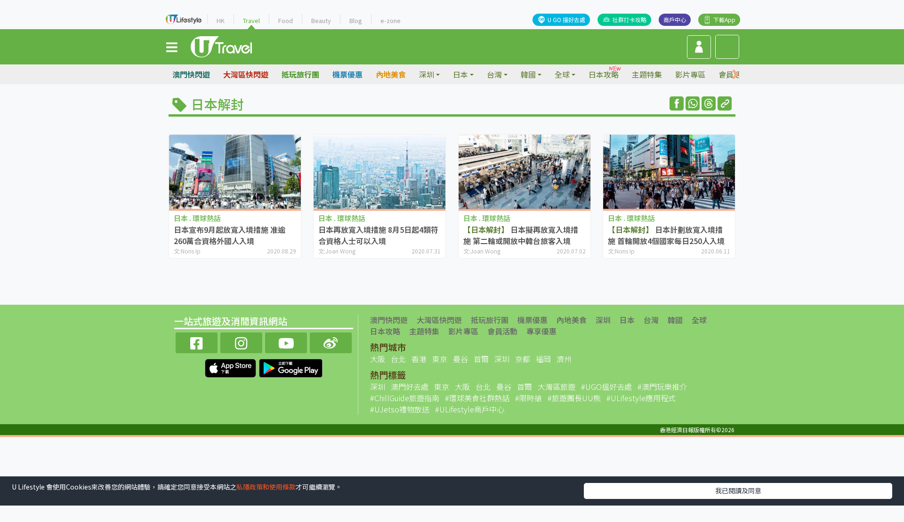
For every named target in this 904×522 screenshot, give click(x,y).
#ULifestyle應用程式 (641, 397)
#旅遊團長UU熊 (574, 397)
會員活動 (502, 331)
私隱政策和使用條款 (266, 486)
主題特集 (647, 74)
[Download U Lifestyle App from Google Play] (290, 366)
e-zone (390, 20)
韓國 (675, 319)
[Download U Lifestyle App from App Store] (231, 366)
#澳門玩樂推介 (662, 386)
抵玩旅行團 (300, 74)
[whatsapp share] (692, 103)
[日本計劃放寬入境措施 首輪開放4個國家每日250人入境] (669, 171)
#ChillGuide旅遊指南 (404, 397)
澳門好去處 (409, 386)
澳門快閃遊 (191, 74)
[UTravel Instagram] (241, 341)
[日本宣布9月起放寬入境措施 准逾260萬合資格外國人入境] (235, 171)
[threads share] (708, 103)
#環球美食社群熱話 (477, 397)
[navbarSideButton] (172, 46)
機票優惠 (347, 74)
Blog (355, 20)
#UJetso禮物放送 (399, 409)
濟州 (564, 358)
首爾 (481, 358)
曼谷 (460, 358)
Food (285, 20)
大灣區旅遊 (556, 386)
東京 (439, 358)
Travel (251, 20)
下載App (724, 20)
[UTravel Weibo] (330, 341)
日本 (627, 319)
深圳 (603, 319)
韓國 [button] (528, 74)
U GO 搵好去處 (566, 20)
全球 (699, 319)
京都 (522, 358)
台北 (398, 358)
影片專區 (690, 74)
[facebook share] (676, 103)
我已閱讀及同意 (738, 490)
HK (221, 20)
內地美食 (391, 74)
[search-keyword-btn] (727, 47)
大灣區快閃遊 (245, 74)
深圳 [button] (426, 74)
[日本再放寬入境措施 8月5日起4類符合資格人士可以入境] (379, 171)
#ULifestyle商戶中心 (469, 409)
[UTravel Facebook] (196, 341)
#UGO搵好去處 (606, 386)
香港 (419, 358)
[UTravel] (221, 45)
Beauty (321, 20)
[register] (699, 47)
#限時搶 (528, 397)
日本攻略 (604, 74)
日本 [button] (460, 74)
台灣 (651, 319)
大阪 (377, 358)
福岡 (543, 358)
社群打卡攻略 (629, 20)
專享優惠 (541, 331)
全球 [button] (562, 74)
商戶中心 (674, 20)
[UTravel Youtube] (286, 341)
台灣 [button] (494, 74)
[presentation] (735, 74)
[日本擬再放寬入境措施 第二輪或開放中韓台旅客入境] (524, 171)
